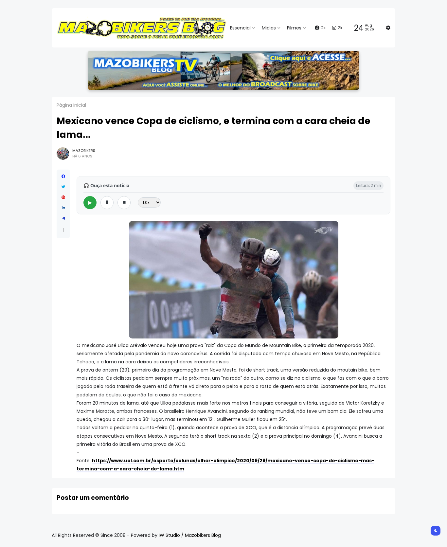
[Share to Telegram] (63, 218)
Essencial (240, 28)
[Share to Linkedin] (63, 208)
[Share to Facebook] (63, 176)
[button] (63, 230)
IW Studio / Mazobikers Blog (190, 535)
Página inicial (71, 105)
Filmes (294, 28)
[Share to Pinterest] (63, 197)
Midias (269, 28)
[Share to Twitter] (63, 187)
